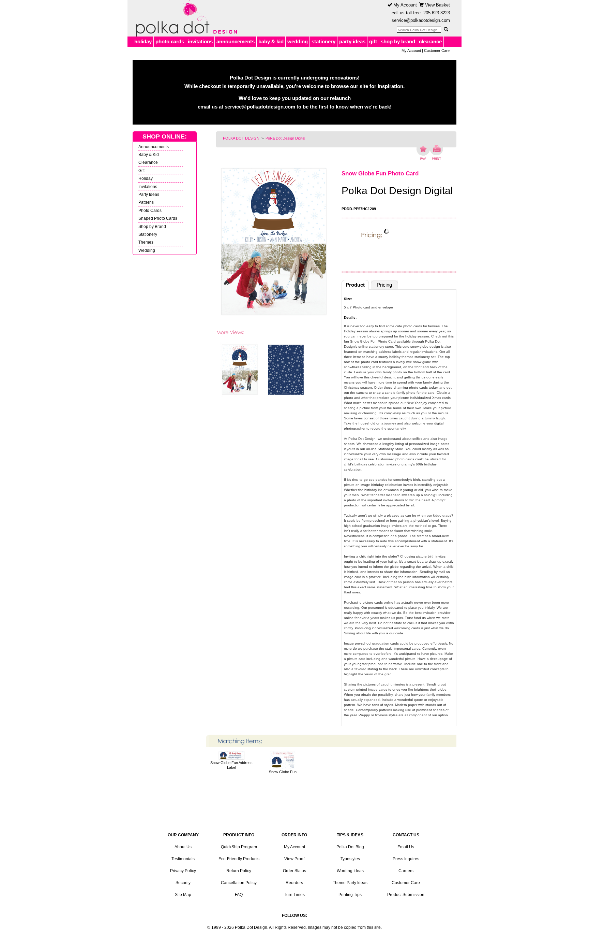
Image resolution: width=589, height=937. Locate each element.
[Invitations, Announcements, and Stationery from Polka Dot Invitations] (185, 18)
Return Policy (238, 870)
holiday (143, 41)
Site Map (183, 894)
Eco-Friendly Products (238, 858)
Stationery (147, 234)
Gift (141, 170)
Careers (405, 870)
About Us (183, 847)
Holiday (145, 178)
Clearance (148, 162)
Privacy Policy (183, 870)
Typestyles (350, 858)
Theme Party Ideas (350, 882)
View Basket (437, 5)
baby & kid (271, 41)
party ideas (352, 41)
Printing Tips (350, 894)
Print (436, 152)
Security (183, 882)
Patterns (146, 202)
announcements (235, 41)
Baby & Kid (148, 154)
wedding (297, 41)
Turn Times (294, 894)
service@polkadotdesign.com (421, 20)
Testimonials (183, 858)
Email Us (405, 847)
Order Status (294, 870)
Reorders (294, 882)
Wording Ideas (350, 870)
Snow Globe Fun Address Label (231, 765)
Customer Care (437, 50)
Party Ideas (148, 194)
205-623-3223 (436, 12)
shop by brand (398, 41)
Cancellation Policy (239, 882)
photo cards (169, 41)
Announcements (153, 146)
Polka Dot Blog (350, 847)
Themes (145, 242)
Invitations (147, 186)
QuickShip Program (239, 847)
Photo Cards (150, 210)
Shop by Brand (152, 226)
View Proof (294, 858)
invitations (200, 41)
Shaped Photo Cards (157, 218)
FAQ (239, 894)
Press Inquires (406, 858)
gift (373, 41)
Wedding (146, 250)
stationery (323, 41)
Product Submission (405, 894)
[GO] (445, 29)
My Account (404, 5)
